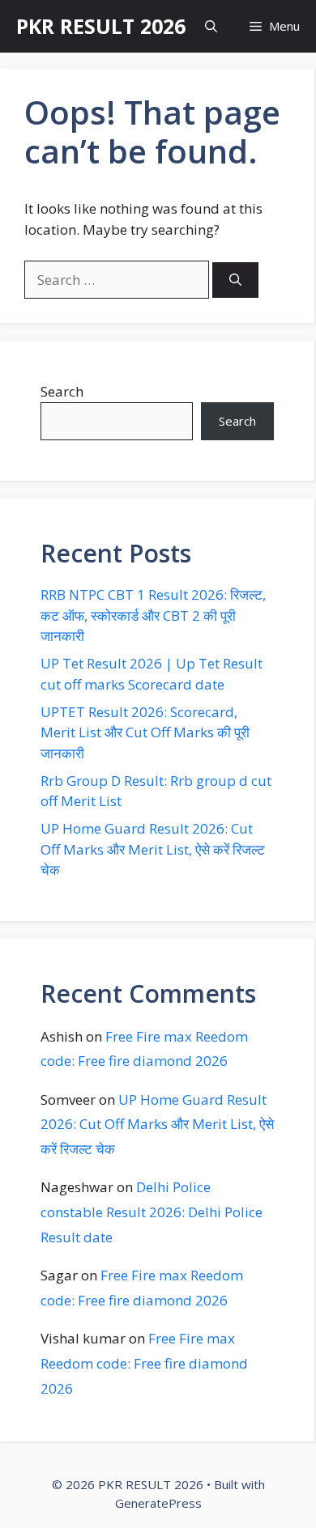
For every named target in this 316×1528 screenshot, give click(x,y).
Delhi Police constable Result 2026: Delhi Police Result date (152, 1212)
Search (62, 391)
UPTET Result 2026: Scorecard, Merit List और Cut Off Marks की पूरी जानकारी (145, 732)
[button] (211, 26)
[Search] (235, 280)
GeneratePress (158, 1503)
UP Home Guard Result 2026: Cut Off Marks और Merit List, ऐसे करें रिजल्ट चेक (153, 849)
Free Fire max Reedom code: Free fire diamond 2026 (144, 1363)
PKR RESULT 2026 (101, 26)
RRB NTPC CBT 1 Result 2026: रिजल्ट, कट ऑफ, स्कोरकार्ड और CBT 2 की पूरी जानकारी (153, 615)
